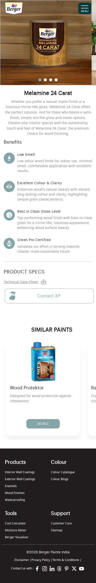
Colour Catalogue (63, 472)
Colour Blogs (59, 479)
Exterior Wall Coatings (20, 479)
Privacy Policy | (42, 560)
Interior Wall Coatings (20, 472)
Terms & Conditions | (67, 560)
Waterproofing (15, 500)
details (43, 423)
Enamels (11, 486)
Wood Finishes (15, 493)
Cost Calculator (15, 523)
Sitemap (56, 530)
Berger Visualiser (17, 537)
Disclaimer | (23, 560)
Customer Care (61, 523)
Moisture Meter (15, 530)
